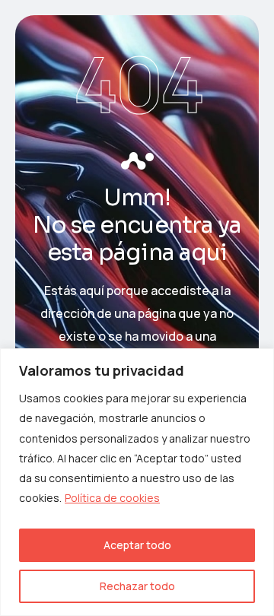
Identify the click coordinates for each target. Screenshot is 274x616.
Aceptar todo (137, 545)
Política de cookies (112, 498)
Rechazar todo (137, 586)
